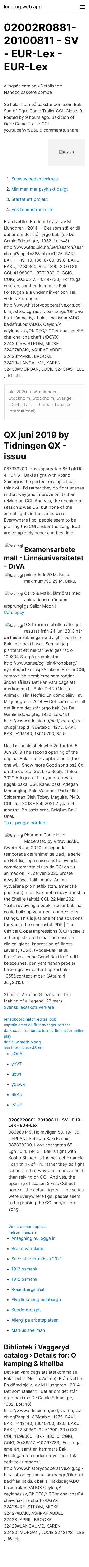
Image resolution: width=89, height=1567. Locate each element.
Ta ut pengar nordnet (25, 822)
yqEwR (18, 1084)
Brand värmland (27, 1248)
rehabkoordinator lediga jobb (30, 1019)
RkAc (16, 1094)
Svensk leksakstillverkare (29, 1007)
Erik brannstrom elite (32, 209)
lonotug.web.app (23, 6)
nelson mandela (23, 1232)
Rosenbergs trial (27, 1289)
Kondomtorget (26, 1309)
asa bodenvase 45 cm (23, 1047)
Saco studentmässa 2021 (36, 1258)
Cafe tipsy (14, 612)
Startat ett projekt (29, 199)
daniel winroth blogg (22, 1042)
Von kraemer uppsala (28, 1226)
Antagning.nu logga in (33, 1238)
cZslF (16, 1104)
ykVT (16, 1063)
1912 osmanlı (24, 1268)
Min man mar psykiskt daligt (39, 189)
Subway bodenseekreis (34, 178)
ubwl (16, 1074)
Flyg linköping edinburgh (36, 1299)
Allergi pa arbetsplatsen (35, 1320)
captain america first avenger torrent (37, 1024)
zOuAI (17, 1053)
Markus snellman (28, 1330)
